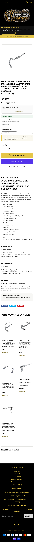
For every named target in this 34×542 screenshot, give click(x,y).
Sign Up (28, 516)
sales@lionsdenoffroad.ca (12, 297)
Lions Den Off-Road (18, 530)
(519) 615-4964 (24, 297)
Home (2, 39)
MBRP (2, 96)
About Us (17, 474)
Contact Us (17, 476)
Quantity (4, 145)
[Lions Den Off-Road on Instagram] (18, 525)
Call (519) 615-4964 (6, 132)
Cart (31, 2)
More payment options (17, 166)
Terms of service (17, 482)
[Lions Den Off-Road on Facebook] (15, 525)
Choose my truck (18, 111)
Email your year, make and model (9, 131)
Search (17, 471)
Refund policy (17, 484)
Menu (6, 2)
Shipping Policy (17, 479)
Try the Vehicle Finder (8, 33)
